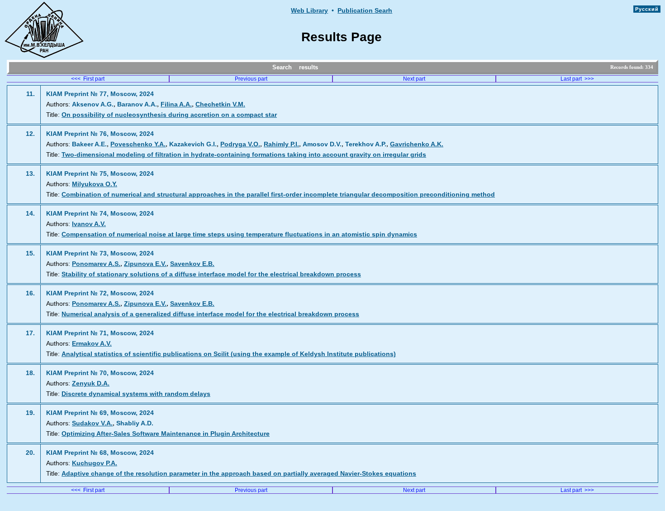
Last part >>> (577, 79)
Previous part (251, 79)
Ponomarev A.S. (96, 263)
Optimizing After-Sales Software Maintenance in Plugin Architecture (166, 433)
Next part (414, 79)
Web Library (309, 10)
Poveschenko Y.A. (138, 144)
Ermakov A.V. (92, 343)
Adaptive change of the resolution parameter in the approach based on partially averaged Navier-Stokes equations (239, 473)
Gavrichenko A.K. (416, 144)
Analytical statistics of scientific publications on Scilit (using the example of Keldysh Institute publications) (229, 354)
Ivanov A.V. (89, 224)
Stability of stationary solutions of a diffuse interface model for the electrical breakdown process (211, 274)
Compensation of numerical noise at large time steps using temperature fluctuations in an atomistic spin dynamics (239, 234)
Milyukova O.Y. (94, 184)
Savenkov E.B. (192, 263)
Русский (646, 9)
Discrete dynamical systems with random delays (136, 393)
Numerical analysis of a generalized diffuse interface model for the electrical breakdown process (210, 314)
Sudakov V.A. (92, 423)
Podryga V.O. (240, 144)
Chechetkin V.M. (220, 104)
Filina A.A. (176, 104)
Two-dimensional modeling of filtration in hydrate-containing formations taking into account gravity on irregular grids (244, 154)
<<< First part (87, 79)
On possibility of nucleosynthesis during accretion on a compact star (169, 114)
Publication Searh (364, 10)
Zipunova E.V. (145, 263)
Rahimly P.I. (281, 144)
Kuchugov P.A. (94, 463)
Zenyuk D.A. (90, 383)
